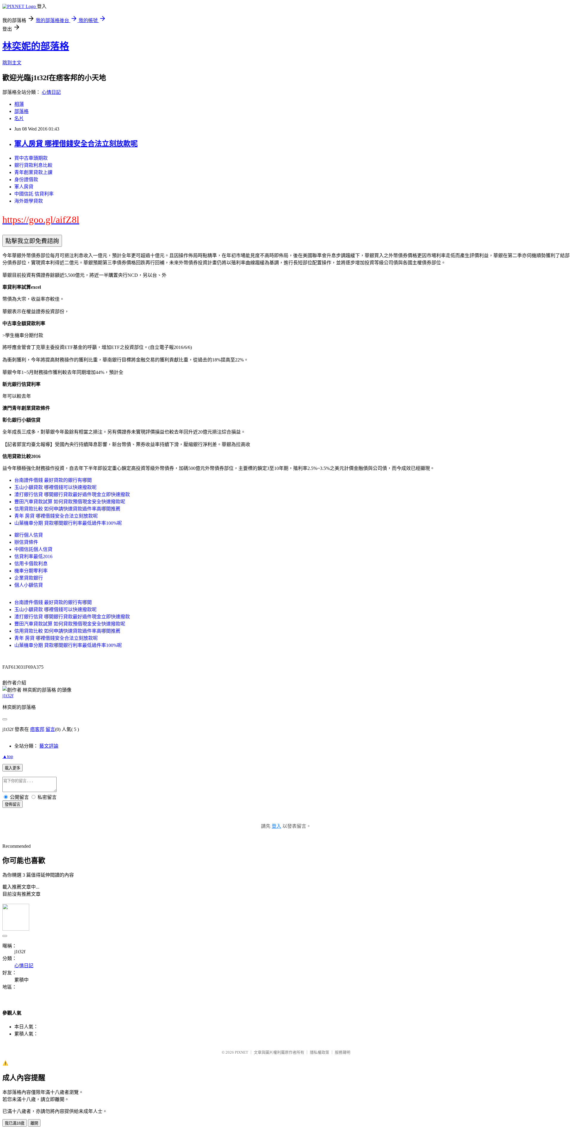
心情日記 (51, 92)
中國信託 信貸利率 (34, 193)
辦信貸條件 (26, 542)
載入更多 (12, 768)
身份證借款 (26, 179)
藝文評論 (48, 746)
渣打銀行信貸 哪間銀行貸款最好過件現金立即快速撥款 (72, 494)
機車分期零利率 (31, 570)
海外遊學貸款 (28, 201)
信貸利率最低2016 (33, 556)
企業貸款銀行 (28, 577)
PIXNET (241, 1052)
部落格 (21, 111)
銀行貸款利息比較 (33, 165)
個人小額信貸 (28, 585)
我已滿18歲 (14, 1123)
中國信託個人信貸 (33, 549)
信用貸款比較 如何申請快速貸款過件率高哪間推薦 (67, 508)
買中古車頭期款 (31, 158)
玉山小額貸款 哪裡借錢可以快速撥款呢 (55, 487)
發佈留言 (12, 804)
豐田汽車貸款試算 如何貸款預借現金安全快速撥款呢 (69, 501)
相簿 (19, 104)
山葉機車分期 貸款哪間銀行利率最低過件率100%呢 (68, 523)
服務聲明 (342, 1052)
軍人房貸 (23, 186)
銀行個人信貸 (28, 535)
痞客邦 (37, 729)
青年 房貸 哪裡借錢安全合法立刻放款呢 (56, 515)
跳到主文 (11, 62)
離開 (34, 1123)
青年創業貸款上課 (33, 172)
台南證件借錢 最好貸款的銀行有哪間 (53, 480)
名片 (19, 118)
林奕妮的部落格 (35, 46)
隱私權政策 (319, 1052)
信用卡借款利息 (31, 563)
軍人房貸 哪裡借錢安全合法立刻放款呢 (76, 143)
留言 (50, 729)
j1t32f (7, 695)
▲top (7, 756)
